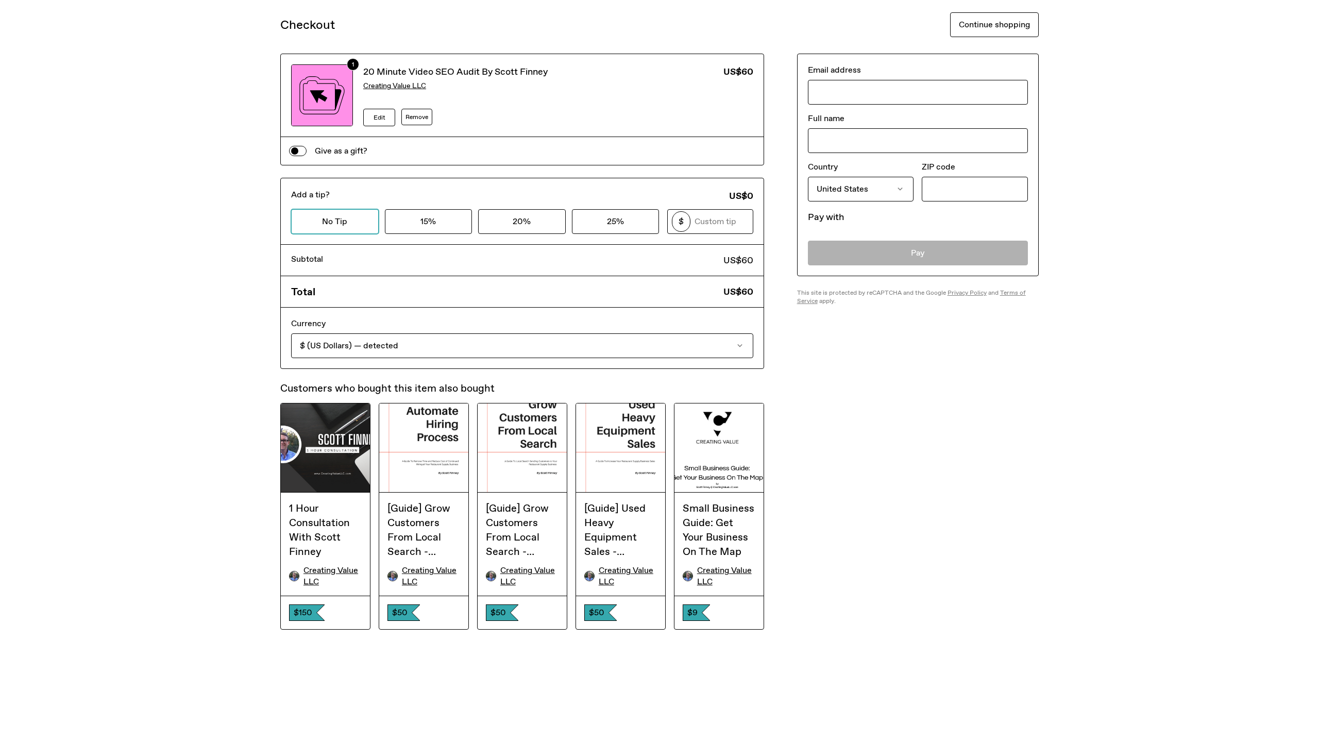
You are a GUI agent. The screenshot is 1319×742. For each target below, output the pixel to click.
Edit (379, 117)
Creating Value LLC (394, 85)
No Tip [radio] (334, 221)
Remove (416, 117)
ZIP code (938, 167)
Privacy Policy (967, 292)
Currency (308, 323)
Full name (826, 118)
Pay (918, 253)
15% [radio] (428, 221)
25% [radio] (615, 221)
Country (823, 167)
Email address (834, 70)
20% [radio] (522, 221)
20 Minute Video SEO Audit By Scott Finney (455, 71)
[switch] (298, 151)
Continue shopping (994, 24)
